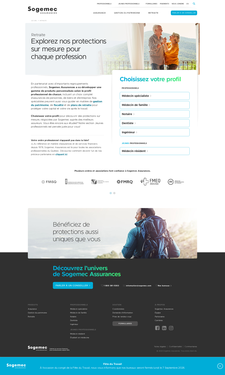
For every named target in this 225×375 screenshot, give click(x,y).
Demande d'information (123, 313)
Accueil (34, 20)
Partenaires (159, 317)
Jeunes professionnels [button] (128, 4)
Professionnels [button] (104, 4)
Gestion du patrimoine (127, 13)
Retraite (153, 13)
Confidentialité (175, 347)
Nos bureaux (164, 286)
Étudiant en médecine (79, 338)
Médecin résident (134, 151)
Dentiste (127, 123)
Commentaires (191, 347)
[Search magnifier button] (194, 3)
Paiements (164, 4)
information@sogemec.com (138, 286)
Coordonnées (118, 309)
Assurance (99, 13)
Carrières (159, 320)
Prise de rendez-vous (122, 317)
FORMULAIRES (125, 324)
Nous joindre (178, 4)
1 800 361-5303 (111, 286)
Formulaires (151, 4)
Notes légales (160, 347)
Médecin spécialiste (135, 96)
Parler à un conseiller (184, 13)
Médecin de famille (135, 105)
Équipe (158, 313)
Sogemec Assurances (164, 309)
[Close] (221, 366)
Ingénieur (128, 132)
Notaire (127, 114)
